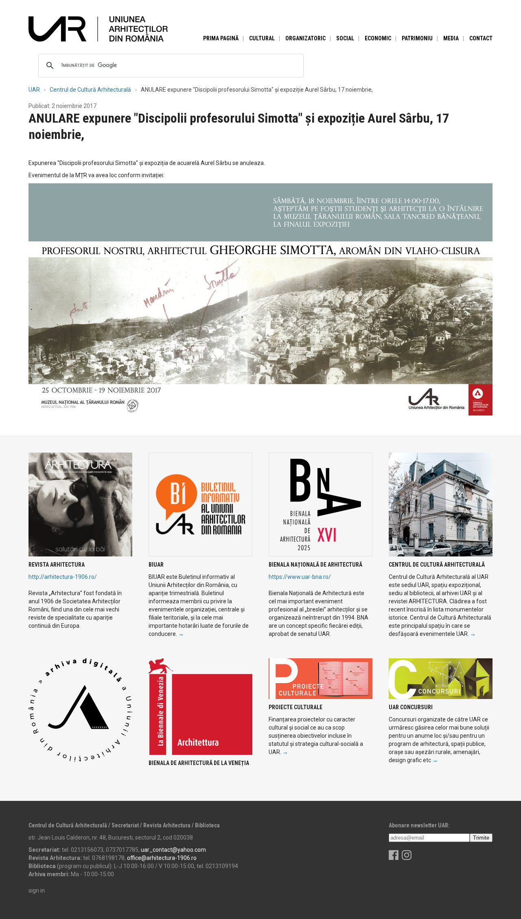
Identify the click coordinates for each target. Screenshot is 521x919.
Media (451, 38)
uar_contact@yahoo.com (173, 849)
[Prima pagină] (98, 28)
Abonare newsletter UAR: (419, 825)
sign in (36, 890)
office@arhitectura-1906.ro (162, 858)
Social (345, 38)
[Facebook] (393, 858)
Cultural (262, 38)
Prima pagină (221, 38)
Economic (378, 38)
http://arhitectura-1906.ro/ (62, 577)
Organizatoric (305, 38)
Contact (481, 38)
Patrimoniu (417, 38)
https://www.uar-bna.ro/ (300, 577)
